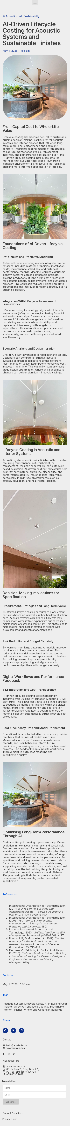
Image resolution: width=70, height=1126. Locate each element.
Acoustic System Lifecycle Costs (23, 1003)
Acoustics (12, 16)
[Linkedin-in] (14, 1054)
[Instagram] (9, 1054)
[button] (35, 2)
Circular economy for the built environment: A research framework (36, 941)
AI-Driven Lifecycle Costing (31, 1006)
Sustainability (31, 16)
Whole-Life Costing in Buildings (43, 1009)
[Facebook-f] (3, 1054)
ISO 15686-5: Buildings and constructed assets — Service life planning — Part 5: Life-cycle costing (37, 911)
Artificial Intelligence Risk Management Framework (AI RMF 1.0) (37, 934)
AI (20, 16)
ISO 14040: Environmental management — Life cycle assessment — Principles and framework (35, 923)
